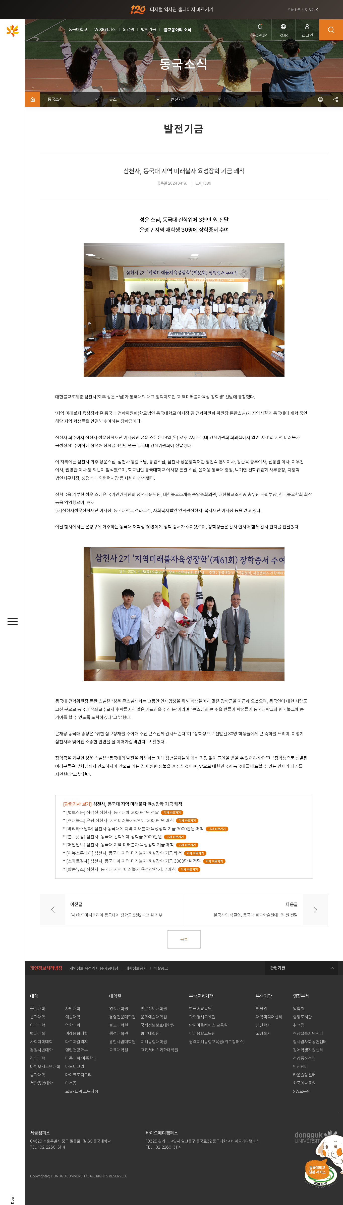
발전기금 (148, 29)
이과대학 (37, 1025)
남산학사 (263, 1025)
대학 (34, 996)
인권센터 (300, 1066)
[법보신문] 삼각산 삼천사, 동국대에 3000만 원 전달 (113, 812)
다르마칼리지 (76, 1041)
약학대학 (72, 1025)
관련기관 (277, 968)
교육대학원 (118, 1050)
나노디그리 (74, 1066)
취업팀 (298, 1025)
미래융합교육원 (202, 1033)
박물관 (261, 1008)
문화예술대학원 (154, 1016)
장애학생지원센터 (308, 1050)
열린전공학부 (76, 1050)
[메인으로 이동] (12, 30)
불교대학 (37, 1008)
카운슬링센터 (304, 1074)
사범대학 (72, 1008)
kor (283, 35)
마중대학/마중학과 (81, 1058)
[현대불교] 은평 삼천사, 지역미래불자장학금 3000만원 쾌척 (121, 820)
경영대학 (37, 1058)
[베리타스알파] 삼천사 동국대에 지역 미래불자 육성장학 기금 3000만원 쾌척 (136, 828)
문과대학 (37, 1016)
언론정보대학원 (154, 1008)
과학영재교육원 (202, 1016)
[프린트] (320, 99)
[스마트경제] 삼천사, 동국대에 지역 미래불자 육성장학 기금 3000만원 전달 (134, 861)
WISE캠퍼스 (105, 29)
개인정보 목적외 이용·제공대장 (94, 968)
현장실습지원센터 (308, 1033)
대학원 (115, 996)
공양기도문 (173, 29)
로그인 (307, 35)
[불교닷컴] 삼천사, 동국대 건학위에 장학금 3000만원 (115, 836)
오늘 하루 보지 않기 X (303, 10)
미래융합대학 (76, 1033)
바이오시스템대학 (45, 1066)
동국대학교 (78, 29)
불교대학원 (118, 1025)
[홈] (32, 99)
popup (260, 35)
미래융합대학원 (154, 1041)
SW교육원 (302, 1091)
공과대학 (37, 1074)
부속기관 (264, 996)
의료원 (128, 29)
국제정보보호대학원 (158, 1025)
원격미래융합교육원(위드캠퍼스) (217, 1041)
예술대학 (72, 1016)
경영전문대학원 (122, 1016)
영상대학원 (118, 1008)
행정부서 (301, 996)
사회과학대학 (41, 1041)
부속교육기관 (201, 996)
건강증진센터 (304, 1058)
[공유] (335, 99)
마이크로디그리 (78, 1074)
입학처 (298, 1008)
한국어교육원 (200, 1008)
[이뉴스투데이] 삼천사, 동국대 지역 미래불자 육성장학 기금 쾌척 (125, 853)
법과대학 (37, 1033)
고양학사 (263, 1033)
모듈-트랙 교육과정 (81, 1091)
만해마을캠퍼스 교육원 (208, 1025)
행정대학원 (118, 1033)
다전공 (71, 1083)
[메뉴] (13, 621)
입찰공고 (161, 968)
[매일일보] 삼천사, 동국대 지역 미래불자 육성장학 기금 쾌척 (121, 844)
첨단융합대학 (41, 1083)
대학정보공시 (136, 968)
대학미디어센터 (269, 1016)
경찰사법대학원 (122, 1041)
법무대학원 (150, 1033)
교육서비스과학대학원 (159, 1050)
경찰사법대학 (41, 1050)
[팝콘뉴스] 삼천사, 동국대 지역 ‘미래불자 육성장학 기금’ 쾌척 (122, 869)
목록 (184, 939)
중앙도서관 (302, 1016)
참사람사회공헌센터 (310, 1041)
